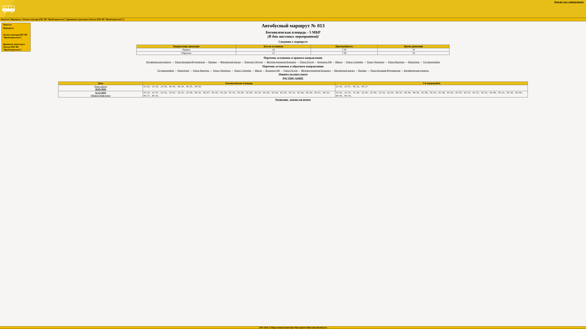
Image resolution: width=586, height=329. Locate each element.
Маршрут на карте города (293, 74)
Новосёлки (414, 62)
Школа (338, 62)
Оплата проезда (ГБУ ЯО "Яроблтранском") (44, 19)
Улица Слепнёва (354, 62)
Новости (5, 19)
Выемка (212, 62)
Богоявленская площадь (158, 62)
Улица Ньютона (396, 62)
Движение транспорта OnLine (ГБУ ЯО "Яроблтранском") (95, 19)
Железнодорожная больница (281, 62)
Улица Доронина (375, 62)
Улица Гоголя (307, 62)
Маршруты (16, 19)
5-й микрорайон (431, 62)
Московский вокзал (230, 62)
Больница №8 (324, 62)
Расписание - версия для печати (293, 99)
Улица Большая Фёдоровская (190, 62)
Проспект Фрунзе (253, 62)
